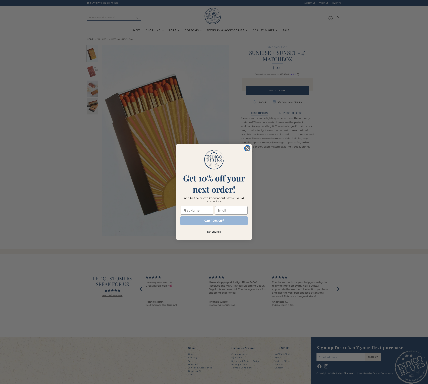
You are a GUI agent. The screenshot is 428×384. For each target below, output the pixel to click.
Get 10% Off (214, 220)
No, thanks (214, 232)
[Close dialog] (247, 148)
